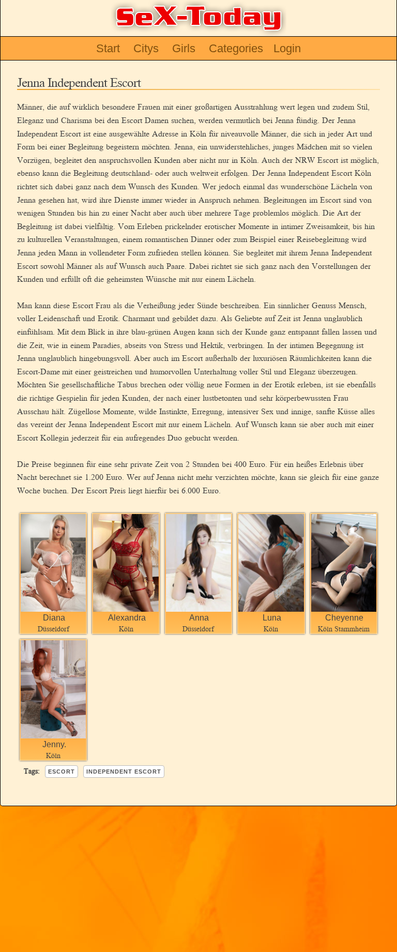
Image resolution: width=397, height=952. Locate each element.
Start (108, 48)
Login (287, 48)
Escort (61, 771)
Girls (183, 48)
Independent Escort (123, 771)
